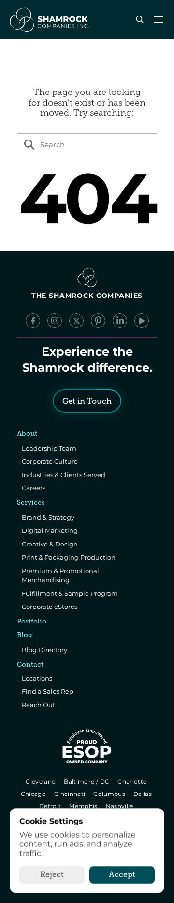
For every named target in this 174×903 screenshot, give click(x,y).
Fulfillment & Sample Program (70, 593)
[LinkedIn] (120, 320)
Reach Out (38, 705)
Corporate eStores (49, 606)
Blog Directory (44, 650)
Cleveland (42, 781)
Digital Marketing (50, 530)
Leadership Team (49, 448)
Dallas (143, 793)
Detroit (51, 806)
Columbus (110, 793)
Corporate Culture (50, 461)
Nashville (120, 806)
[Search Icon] (139, 19)
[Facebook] (33, 320)
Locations (37, 678)
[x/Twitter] (76, 320)
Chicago (34, 793)
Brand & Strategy (48, 517)
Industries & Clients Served (63, 475)
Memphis (84, 806)
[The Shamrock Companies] (49, 19)
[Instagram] (54, 320)
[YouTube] (141, 320)
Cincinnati (70, 793)
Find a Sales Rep (47, 691)
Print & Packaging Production (69, 557)
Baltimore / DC (88, 781)
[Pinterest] (98, 320)
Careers (33, 488)
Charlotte (132, 781)
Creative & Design (50, 544)
